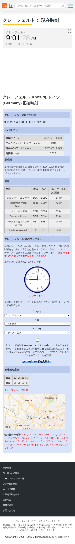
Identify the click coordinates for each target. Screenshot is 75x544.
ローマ (48, 434)
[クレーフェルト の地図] (34, 428)
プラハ (49, 441)
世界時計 (7, 468)
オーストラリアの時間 (13, 478)
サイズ (37, 329)
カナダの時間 (9, 489)
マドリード (37, 434)
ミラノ (41, 441)
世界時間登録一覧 (11, 494)
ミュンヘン (31, 441)
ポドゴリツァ (41, 444)
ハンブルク (13, 438)
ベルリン (26, 434)
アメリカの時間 (10, 484)
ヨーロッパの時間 (11, 473)
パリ (55, 434)
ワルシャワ (26, 438)
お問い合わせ (9, 510)
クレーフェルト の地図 (16, 390)
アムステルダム (57, 444)
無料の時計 (8, 505)
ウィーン (38, 438)
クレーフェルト (37, 295)
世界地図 (7, 500)
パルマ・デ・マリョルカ (20, 444)
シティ (37, 311)
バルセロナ (49, 438)
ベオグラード (17, 441)
